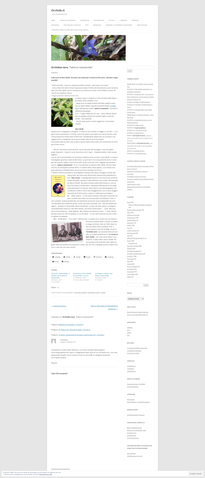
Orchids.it (58, 10)
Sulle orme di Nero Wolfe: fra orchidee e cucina (82, 274)
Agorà (129, 202)
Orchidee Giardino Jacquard (135, 415)
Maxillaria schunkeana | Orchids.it (71, 325)
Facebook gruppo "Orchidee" (136, 384)
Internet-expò (131, 233)
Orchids (129, 256)
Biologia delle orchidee (134, 210)
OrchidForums (131, 433)
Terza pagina (131, 274)
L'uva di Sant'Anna (141, 130)
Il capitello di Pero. (139, 151)
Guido (103, 293)
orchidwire (130, 369)
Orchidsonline (131, 435)
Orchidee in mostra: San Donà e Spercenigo (104, 274)
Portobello (131, 243)
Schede (129, 264)
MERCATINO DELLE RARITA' (135, 238)
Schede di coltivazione (68, 20)
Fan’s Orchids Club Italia (72, 25)
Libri (128, 236)
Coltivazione (131, 218)
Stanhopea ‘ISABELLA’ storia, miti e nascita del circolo (69, 30)
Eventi (129, 225)
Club (128, 213)
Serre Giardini (131, 453)
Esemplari (135, 20)
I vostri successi (132, 231)
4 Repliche (54, 72)
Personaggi (130, 259)
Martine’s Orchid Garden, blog (136, 430)
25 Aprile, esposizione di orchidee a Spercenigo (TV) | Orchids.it (81, 335)
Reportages (97, 25)
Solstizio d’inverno (58, 306)
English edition (131, 220)
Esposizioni (55, 25)
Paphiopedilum (99, 20)
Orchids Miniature (132, 387)
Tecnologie (130, 272)
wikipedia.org (131, 371)
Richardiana (131, 399)
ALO (128, 330)
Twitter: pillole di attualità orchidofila (140, 205)
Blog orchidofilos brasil (134, 428)
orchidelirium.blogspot (134, 351)
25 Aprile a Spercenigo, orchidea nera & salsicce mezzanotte (60, 275)
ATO (128, 335)
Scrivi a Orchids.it (132, 266)
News (129, 241)
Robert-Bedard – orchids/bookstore (138, 402)
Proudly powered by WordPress (60, 469)
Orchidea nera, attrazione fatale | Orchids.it (74, 330)
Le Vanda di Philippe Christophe (137, 348)
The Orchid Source (133, 438)
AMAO (129, 333)
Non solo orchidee (80, 293)
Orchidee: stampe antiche (135, 254)
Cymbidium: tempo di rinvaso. (136, 177)
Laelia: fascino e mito (133, 184)
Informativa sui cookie (45, 474)
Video (129, 277)
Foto (87, 25)
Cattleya (112, 20)
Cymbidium (123, 20)
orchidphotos (131, 366)
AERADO (129, 328)
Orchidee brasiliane (133, 251)
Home (53, 20)
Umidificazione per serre (134, 456)
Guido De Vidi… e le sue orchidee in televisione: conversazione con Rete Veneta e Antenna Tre (140, 96)
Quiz (128, 261)
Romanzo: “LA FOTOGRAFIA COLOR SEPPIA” (119, 25)
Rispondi (54, 363)
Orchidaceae (84, 20)
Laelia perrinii (139, 125)
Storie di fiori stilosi (133, 353)
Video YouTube (142, 25)
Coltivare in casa (132, 215)
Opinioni (130, 248)
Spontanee (130, 269)
